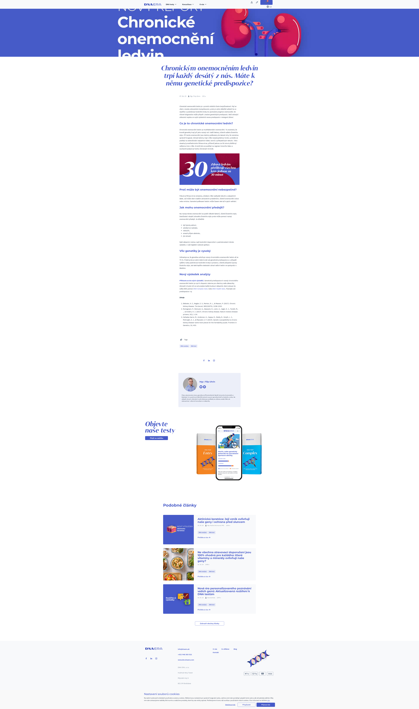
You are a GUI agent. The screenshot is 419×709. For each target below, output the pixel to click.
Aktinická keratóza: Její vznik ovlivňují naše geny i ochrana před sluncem (224, 520)
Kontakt (216, 652)
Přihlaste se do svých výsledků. (191, 281)
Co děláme (225, 649)
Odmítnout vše (230, 705)
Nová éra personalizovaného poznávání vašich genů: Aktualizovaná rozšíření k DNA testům (224, 591)
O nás (215, 649)
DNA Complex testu (200, 289)
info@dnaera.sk (183, 649)
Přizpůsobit (246, 705)
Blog (235, 649)
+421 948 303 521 (185, 654)
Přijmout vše (265, 705)
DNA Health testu (218, 289)
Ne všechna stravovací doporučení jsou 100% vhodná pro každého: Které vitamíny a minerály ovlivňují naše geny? (224, 556)
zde (268, 700)
